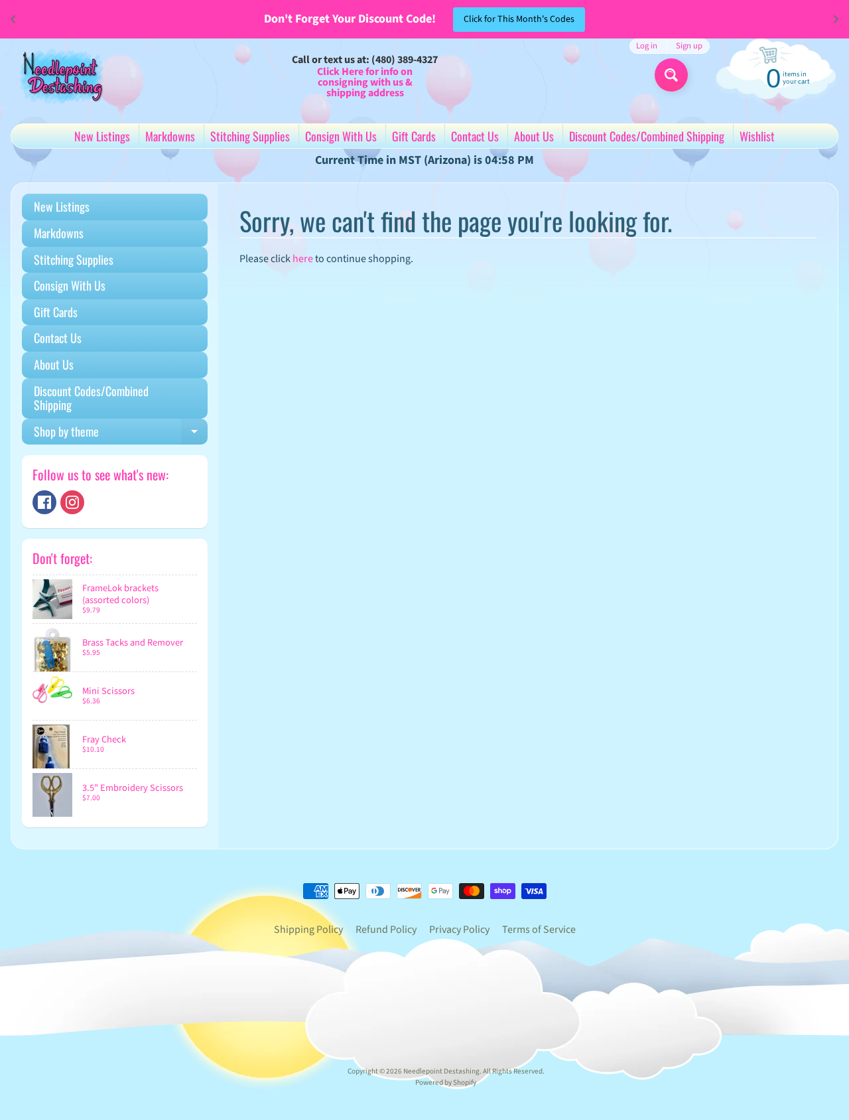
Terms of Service (539, 929)
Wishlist (757, 136)
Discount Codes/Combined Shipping (646, 136)
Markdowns (170, 136)
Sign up (689, 46)
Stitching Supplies (250, 136)
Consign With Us (341, 136)
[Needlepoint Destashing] (60, 75)
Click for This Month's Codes (519, 19)
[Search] (671, 75)
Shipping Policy (308, 929)
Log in (646, 46)
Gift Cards (414, 136)
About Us (534, 136)
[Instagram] (72, 502)
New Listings (102, 136)
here (303, 258)
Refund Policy (386, 929)
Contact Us (475, 136)
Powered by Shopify (445, 1082)
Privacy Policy (459, 929)
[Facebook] (44, 502)
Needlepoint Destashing (441, 1071)
